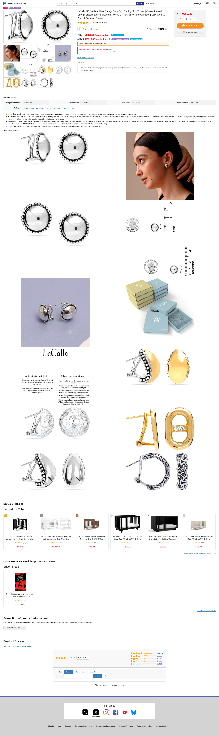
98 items (82, 657)
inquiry (68, 726)
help (59, 726)
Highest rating (81, 672)
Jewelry (57, 108)
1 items (159, 661)
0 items (159, 664)
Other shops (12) (85, 57)
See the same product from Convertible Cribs (199, 553)
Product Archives (126, 726)
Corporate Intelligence (83, 726)
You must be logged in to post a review (17, 646)
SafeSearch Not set (150, 3)
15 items (160, 653)
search (139, 3)
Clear (106, 676)
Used (110, 39)
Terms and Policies (144, 726)
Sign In (196, 3)
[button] (214, 3)
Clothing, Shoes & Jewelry (33, 108)
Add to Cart (192, 25)
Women (48, 108)
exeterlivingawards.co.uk (17, 3)
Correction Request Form (15, 627)
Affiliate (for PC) (162, 726)
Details (109, 49)
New (101, 35)
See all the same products (206, 611)
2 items (159, 658)
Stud (73, 108)
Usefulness (94, 672)
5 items (159, 656)
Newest (68, 672)
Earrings (66, 108)
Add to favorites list (192, 32)
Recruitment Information (105, 726)
